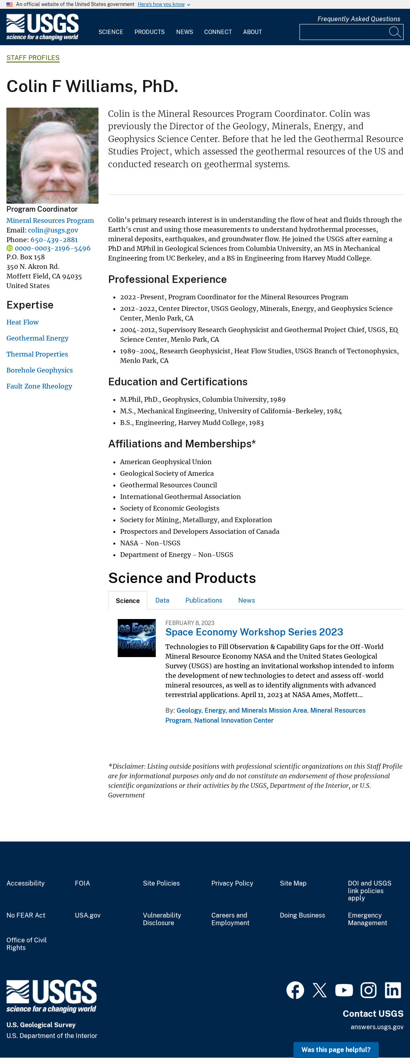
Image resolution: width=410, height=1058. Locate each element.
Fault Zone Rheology (39, 386)
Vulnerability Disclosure (162, 919)
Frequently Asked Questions (359, 19)
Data (162, 600)
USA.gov (87, 915)
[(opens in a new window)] (295, 989)
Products (150, 32)
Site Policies (161, 883)
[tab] (127, 600)
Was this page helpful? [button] (336, 1050)
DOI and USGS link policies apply (370, 891)
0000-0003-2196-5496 (53, 248)
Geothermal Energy (37, 338)
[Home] (42, 38)
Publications (203, 600)
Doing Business (302, 915)
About (252, 32)
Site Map (293, 883)
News (184, 32)
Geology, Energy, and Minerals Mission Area (242, 710)
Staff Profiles (33, 58)
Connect (218, 32)
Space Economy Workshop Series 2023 (254, 631)
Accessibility (25, 883)
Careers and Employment (230, 919)
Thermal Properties (37, 354)
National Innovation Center (233, 720)
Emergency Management (367, 919)
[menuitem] (111, 27)
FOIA (82, 883)
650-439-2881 (54, 240)
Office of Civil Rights (26, 944)
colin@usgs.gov (53, 230)
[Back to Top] (381, 1029)
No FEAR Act (25, 915)
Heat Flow (22, 322)
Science (110, 32)
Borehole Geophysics (39, 370)
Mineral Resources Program (50, 220)
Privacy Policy (232, 883)
